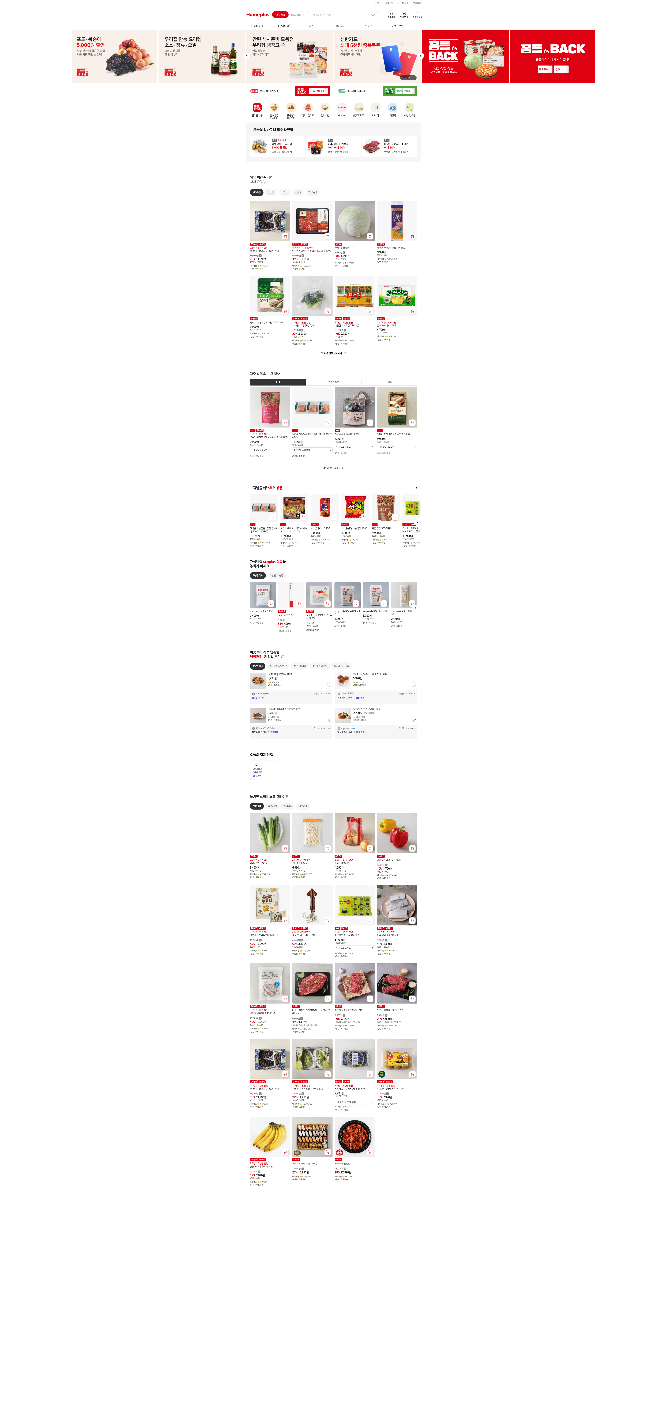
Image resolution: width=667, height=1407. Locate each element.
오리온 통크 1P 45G (320, 528)
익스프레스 (295, 14)
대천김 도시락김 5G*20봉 (347, 325)
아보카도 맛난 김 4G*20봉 (414, 531)
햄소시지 (272, 805)
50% (389, 382)
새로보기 (335, 353)
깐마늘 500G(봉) (300, 863)
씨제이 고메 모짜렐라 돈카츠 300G (393, 434)
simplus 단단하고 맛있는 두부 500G (319, 617)
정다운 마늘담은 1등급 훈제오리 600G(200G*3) (312, 436)
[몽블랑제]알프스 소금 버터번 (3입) (370, 674)
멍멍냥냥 (287, 805)
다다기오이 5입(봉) (259, 863)
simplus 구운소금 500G (261, 611)
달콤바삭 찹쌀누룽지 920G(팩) (265, 935)
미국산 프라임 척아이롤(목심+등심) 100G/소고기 (311, 1012)
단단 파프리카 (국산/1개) (389, 860)
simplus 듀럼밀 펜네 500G (375, 611)
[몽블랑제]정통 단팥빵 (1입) (366, 709)
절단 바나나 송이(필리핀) (262, 1167)
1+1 (278, 382)
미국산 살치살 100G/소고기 (390, 1010)
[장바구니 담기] (285, 236)
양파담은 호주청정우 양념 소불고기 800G (311, 251)
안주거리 (303, 805)
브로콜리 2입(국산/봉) (303, 325)
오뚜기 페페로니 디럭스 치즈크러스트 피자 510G (293, 530)
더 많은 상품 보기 (332, 468)
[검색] (374, 14)
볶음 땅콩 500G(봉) (381, 528)
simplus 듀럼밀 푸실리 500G (347, 613)
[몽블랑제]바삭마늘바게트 (280, 674)
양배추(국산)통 (342, 248)
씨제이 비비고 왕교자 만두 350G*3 (266, 322)
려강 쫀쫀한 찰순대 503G (347, 434)
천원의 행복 (333, 382)
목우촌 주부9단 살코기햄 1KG (391, 248)
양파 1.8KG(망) (342, 863)
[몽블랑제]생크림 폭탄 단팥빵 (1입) (285, 709)
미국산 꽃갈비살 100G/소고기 (349, 1010)
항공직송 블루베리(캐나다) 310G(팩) (352, 1089)
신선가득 (257, 805)
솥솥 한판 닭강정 (342, 1164)
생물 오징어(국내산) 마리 (304, 935)
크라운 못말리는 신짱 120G (354, 528)
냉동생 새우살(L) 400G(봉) (263, 1013)
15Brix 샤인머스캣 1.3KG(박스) (307, 1089)
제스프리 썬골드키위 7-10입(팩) (393, 1089)
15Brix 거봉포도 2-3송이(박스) (265, 251)
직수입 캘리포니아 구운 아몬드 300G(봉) (269, 437)
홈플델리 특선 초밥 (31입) (304, 1164)
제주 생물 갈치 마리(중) (388, 935)
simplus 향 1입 (285, 615)
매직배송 (280, 14)
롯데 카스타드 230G (386, 325)
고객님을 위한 (266, 488)
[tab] (278, 382)
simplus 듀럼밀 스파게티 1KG (403, 613)
